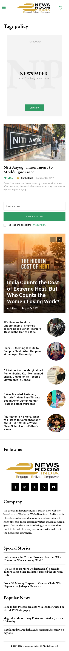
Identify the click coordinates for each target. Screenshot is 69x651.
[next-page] (59, 239)
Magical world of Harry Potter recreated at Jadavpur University (34, 619)
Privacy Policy (38, 225)
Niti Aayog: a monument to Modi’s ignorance (28, 169)
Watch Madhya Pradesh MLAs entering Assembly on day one (34, 631)
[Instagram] (25, 487)
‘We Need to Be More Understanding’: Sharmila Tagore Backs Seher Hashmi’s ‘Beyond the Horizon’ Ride (22, 327)
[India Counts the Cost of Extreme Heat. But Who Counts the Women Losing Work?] (34, 273)
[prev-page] (53, 239)
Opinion (8, 178)
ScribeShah (27, 178)
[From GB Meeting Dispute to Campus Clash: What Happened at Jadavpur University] (56, 351)
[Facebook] (15, 487)
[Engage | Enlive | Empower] (34, 8)
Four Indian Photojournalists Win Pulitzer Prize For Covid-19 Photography (34, 608)
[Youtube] (54, 487)
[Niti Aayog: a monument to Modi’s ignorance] (34, 142)
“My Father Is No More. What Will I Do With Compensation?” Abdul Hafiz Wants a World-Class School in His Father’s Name (22, 423)
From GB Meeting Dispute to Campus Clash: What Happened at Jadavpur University (23, 351)
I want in (32, 216)
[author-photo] (18, 178)
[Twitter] (34, 487)
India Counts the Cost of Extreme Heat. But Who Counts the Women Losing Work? (33, 292)
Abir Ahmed (13, 308)
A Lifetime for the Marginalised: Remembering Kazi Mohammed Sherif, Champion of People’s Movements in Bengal (24, 375)
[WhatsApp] (44, 487)
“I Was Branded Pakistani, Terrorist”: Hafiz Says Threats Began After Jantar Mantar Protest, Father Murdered (22, 399)
